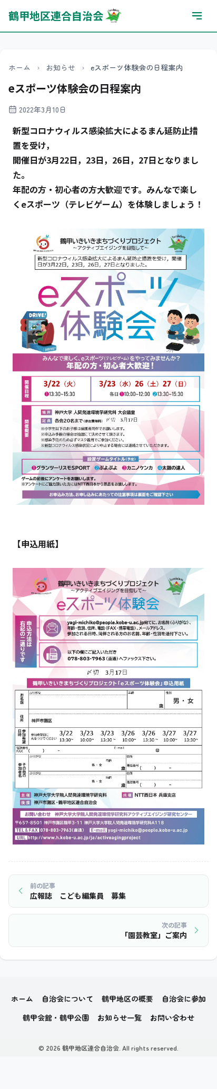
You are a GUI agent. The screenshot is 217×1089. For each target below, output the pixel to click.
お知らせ (60, 67)
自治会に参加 (184, 998)
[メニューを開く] (197, 15)
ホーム (19, 67)
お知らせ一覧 (119, 1017)
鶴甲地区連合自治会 (55, 15)
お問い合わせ (172, 1017)
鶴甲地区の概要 (127, 998)
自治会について (67, 998)
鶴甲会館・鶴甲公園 (56, 1017)
